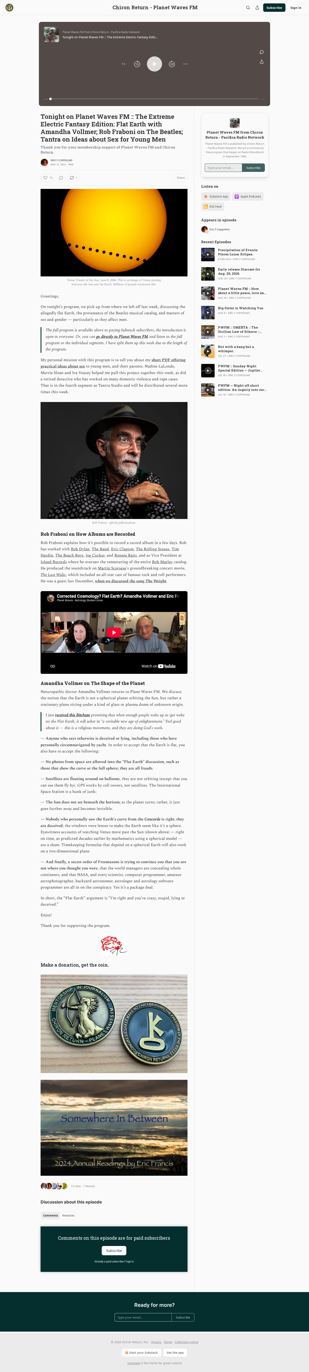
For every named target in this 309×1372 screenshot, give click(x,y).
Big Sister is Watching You (240, 308)
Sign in (296, 7)
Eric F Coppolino (61, 160)
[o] (208, 254)
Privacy (156, 1342)
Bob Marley (162, 562)
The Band (100, 549)
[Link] (34, 534)
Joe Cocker (95, 555)
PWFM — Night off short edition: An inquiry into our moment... (241, 387)
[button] (123, 63)
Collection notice (186, 1342)
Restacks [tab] (68, 1215)
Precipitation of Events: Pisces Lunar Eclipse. (238, 252)
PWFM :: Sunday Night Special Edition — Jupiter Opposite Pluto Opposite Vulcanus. (239, 368)
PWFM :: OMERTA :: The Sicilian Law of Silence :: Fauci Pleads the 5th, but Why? (238, 329)
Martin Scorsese (112, 568)
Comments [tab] (50, 1215)
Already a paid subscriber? (114, 1261)
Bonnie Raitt (125, 555)
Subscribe (274, 7)
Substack (133, 1363)
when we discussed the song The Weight (130, 581)
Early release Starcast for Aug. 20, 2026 (239, 271)
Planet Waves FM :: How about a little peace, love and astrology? (242, 291)
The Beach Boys (69, 555)
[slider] (154, 99)
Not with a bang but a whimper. (236, 349)
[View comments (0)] (261, 52)
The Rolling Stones (152, 549)
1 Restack (89, 1186)
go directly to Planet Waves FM (122, 337)
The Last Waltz (53, 575)
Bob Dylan (80, 549)
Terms (168, 1342)
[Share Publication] (257, 7)
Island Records (54, 562)
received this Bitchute (72, 715)
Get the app (175, 1353)
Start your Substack (143, 1353)
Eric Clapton (122, 549)
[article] (234, 254)
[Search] (248, 7)
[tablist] (59, 1215)
